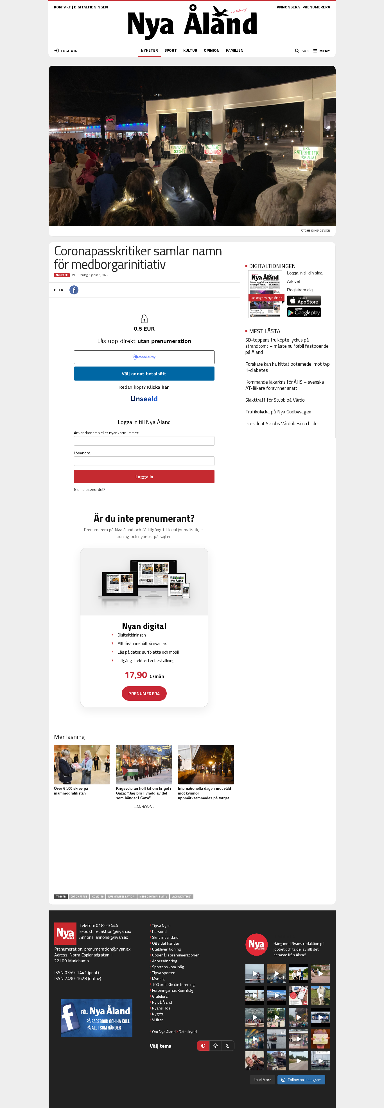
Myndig (158, 978)
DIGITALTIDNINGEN (91, 7)
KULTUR (190, 50)
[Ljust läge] (215, 1046)
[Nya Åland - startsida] (192, 41)
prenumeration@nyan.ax (107, 949)
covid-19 (97, 896)
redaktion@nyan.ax (113, 931)
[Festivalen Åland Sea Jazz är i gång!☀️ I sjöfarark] (276, 973)
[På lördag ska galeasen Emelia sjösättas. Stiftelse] (276, 1060)
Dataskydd (188, 1031)
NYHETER (149, 50)
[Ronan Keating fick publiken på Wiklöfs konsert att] (298, 1017)
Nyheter (62, 275)
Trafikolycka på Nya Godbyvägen (278, 411)
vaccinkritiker (181, 896)
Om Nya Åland (164, 1031)
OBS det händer (165, 943)
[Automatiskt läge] (203, 1046)
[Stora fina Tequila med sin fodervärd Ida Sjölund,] (320, 995)
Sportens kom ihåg (168, 967)
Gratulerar (160, 996)
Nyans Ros (161, 1008)
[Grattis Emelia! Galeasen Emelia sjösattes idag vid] (276, 1039)
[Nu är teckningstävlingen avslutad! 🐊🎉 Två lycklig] (320, 1039)
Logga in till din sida (304, 273)
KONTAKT (62, 7)
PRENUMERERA (316, 7)
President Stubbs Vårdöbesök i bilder (282, 423)
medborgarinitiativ (153, 896)
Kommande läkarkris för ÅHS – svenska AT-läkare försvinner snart (284, 385)
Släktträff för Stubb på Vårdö (275, 400)
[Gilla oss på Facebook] (96, 1018)
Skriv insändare (165, 937)
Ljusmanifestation (121, 896)
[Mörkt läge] (228, 1046)
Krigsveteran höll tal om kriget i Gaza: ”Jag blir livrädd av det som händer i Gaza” (143, 793)
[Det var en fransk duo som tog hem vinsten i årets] (255, 995)
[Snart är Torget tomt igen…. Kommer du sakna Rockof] (276, 1017)
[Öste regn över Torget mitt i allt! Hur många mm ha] (298, 1039)
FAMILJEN (234, 50)
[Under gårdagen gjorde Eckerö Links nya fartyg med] (276, 995)
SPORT (170, 50)
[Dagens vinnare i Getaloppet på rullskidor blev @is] (298, 1060)
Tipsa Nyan (161, 925)
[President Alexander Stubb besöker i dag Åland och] (320, 973)
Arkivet (293, 281)
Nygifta (158, 1014)
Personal (159, 931)
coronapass (79, 896)
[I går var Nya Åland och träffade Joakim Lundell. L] (255, 1060)
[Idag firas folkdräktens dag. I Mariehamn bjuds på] (255, 1017)
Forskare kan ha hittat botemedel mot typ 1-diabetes (287, 367)
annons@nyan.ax (112, 937)
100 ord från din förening (173, 984)
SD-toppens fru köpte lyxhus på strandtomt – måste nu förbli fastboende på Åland (287, 346)
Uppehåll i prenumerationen (176, 955)
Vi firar (157, 1020)
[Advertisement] (144, 850)
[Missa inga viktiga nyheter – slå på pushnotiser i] (298, 995)
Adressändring (164, 961)
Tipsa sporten (163, 973)
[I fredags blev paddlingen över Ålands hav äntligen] (255, 973)
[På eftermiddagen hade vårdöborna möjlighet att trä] (298, 973)
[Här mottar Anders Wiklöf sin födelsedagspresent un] (255, 1039)
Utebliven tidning (166, 949)
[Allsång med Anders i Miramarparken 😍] (320, 1017)
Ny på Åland (162, 1002)
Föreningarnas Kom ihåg (172, 990)
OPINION (212, 50)
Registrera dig (300, 289)
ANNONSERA (288, 7)
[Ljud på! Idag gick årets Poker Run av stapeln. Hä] (320, 1060)
